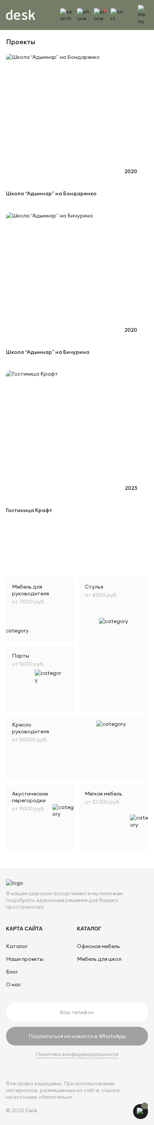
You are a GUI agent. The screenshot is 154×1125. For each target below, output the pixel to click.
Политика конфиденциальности (77, 1054)
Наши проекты (24, 959)
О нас (13, 984)
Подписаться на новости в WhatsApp (77, 1036)
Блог (12, 971)
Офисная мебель (98, 946)
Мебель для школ (99, 959)
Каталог (17, 946)
